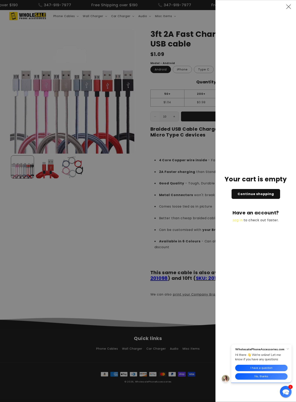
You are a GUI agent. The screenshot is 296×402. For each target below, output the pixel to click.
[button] (286, 392)
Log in (238, 220)
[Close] (290, 6)
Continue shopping (256, 194)
